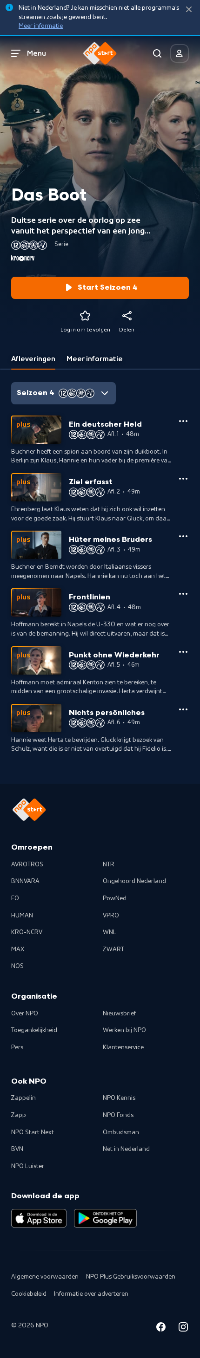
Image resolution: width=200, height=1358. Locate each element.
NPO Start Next (32, 1132)
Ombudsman (121, 1132)
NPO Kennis (119, 1098)
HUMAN (22, 915)
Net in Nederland (126, 1149)
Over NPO (24, 1013)
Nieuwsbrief (119, 1013)
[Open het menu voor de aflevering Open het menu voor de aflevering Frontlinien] (183, 593)
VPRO (111, 915)
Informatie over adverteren (91, 1294)
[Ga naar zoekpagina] (157, 53)
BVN (17, 1149)
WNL (109, 932)
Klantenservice (123, 1047)
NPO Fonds (118, 1115)
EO (15, 898)
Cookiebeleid (29, 1294)
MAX (17, 949)
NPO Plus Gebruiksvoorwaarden (130, 1277)
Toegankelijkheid (34, 1030)
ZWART (113, 949)
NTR (108, 864)
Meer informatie (41, 26)
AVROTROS (27, 864)
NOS (17, 966)
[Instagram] (183, 1328)
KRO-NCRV (26, 932)
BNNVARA (25, 881)
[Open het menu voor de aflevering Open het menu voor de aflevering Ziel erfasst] (183, 478)
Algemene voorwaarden (45, 1277)
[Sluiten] (188, 9)
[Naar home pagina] (100, 53)
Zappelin (23, 1098)
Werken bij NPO (124, 1030)
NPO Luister (27, 1166)
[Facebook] (161, 1328)
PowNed (115, 898)
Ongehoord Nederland (134, 881)
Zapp (18, 1115)
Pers (17, 1047)
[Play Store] (105, 1218)
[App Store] (39, 1218)
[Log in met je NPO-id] (179, 53)
